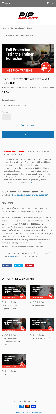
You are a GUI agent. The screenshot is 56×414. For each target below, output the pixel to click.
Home (4, 28)
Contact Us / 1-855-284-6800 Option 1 (30, 412)
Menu (7, 3)
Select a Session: (8, 100)
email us (28, 183)
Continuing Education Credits (21, 28)
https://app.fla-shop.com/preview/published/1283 (31, 195)
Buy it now (28, 134)
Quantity (5, 112)
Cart (52, 3)
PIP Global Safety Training (28, 401)
